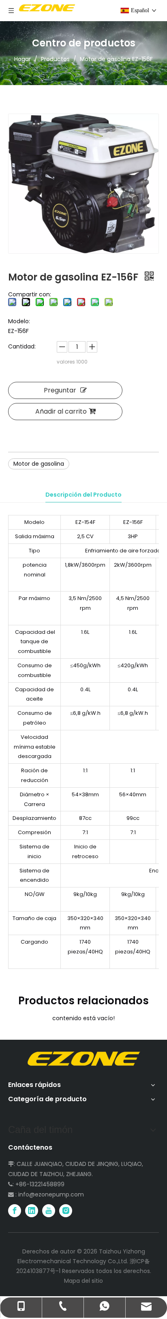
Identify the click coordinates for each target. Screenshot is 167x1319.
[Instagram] (65, 1210)
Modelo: (19, 321)
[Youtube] (48, 1210)
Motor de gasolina (38, 464)
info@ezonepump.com (51, 1194)
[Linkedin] (31, 1210)
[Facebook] (14, 1210)
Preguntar (60, 390)
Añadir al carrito (61, 411)
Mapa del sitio (83, 1281)
